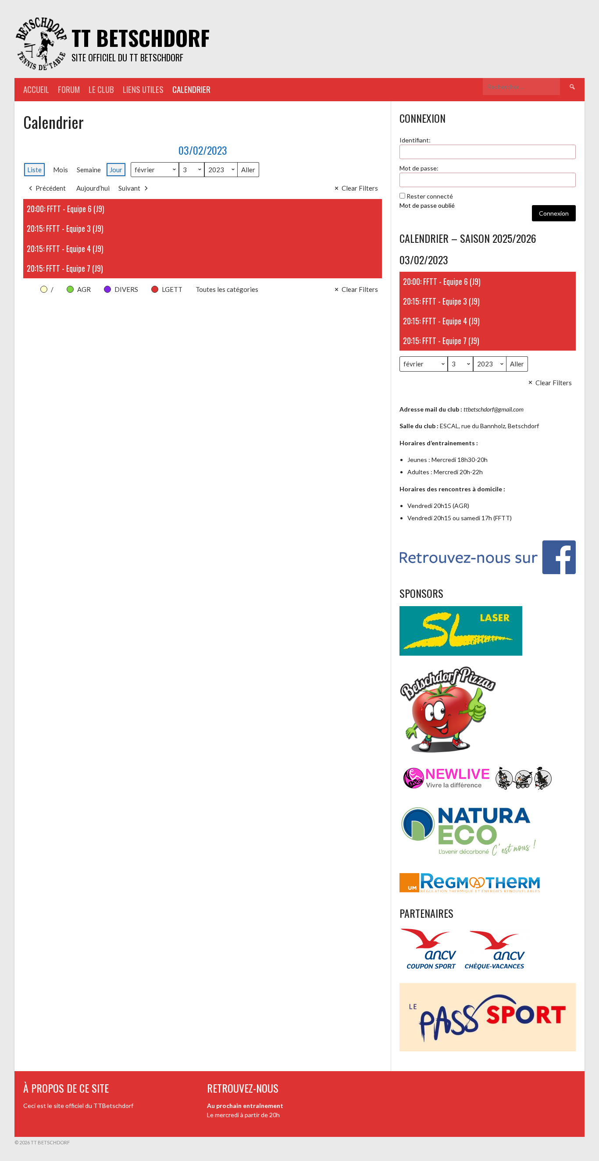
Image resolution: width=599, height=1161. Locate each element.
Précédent (51, 188)
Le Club (101, 89)
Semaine (89, 170)
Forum (69, 89)
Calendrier (191, 89)
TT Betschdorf (140, 37)
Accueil (36, 89)
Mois (60, 170)
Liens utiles (143, 89)
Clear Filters (360, 188)
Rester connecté (429, 196)
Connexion (554, 213)
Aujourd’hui (93, 188)
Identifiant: (415, 140)
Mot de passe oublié (427, 205)
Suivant (129, 188)
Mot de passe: (419, 168)
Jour (116, 170)
